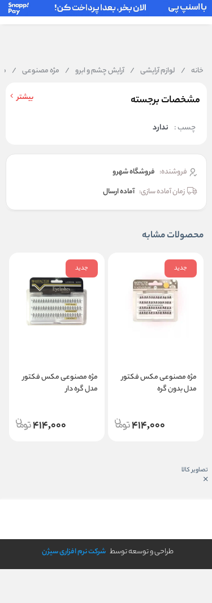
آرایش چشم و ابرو (94, 71)
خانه (192, 71)
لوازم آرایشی (152, 71)
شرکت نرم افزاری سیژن (74, 552)
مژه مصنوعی (35, 71)
